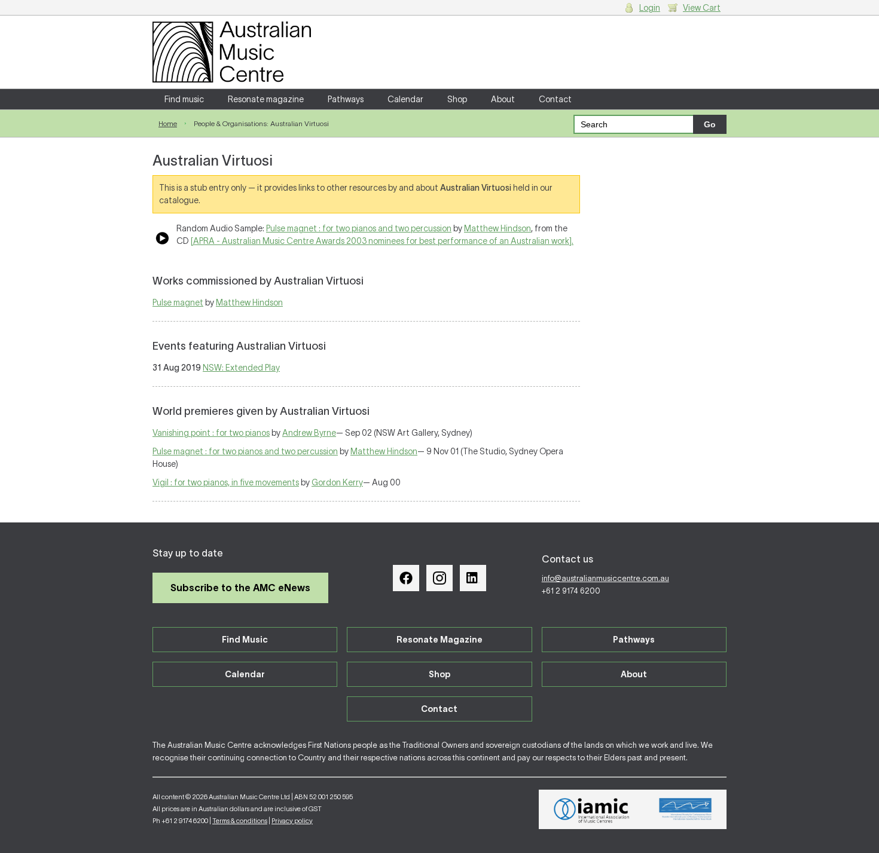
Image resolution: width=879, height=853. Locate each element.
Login (649, 8)
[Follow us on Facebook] (406, 578)
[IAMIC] (591, 809)
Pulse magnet (177, 302)
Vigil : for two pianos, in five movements (225, 482)
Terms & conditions (239, 820)
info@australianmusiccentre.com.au (605, 578)
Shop (457, 99)
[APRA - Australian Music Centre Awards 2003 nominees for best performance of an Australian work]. (382, 241)
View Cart (702, 8)
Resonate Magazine (439, 639)
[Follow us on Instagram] (439, 578)
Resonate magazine (266, 99)
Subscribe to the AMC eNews (240, 587)
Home (167, 123)
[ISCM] (685, 809)
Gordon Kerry (337, 482)
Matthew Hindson (497, 228)
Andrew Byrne (309, 433)
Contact (555, 99)
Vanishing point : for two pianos (211, 433)
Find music (184, 99)
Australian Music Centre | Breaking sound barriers (231, 52)
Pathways (346, 99)
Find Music (245, 639)
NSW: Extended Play (241, 367)
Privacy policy (292, 820)
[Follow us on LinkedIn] (473, 578)
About (503, 99)
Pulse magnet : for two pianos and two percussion (358, 228)
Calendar (405, 99)
